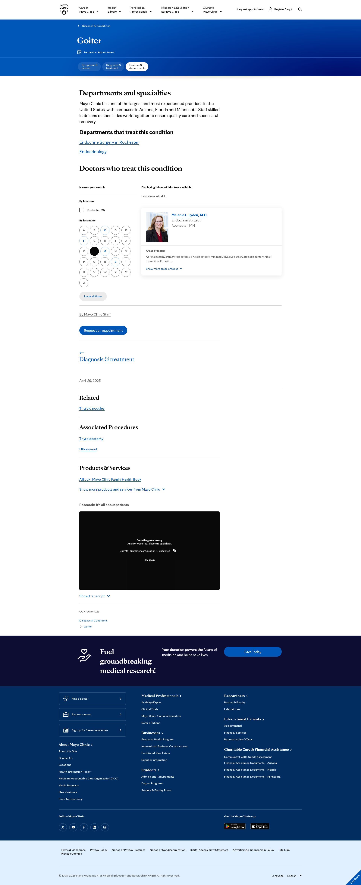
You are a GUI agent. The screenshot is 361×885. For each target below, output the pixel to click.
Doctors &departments (137, 66)
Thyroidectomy (91, 438)
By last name (87, 220)
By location (86, 201)
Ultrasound (88, 449)
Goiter (89, 40)
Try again (150, 559)
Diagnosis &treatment (113, 66)
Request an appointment (103, 330)
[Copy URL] (175, 551)
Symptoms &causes (90, 66)
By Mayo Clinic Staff (95, 314)
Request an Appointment (99, 52)
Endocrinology (93, 151)
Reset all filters (93, 296)
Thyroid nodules (92, 408)
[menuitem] (89, 67)
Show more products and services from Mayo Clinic (119, 489)
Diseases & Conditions (96, 26)
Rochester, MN (96, 210)
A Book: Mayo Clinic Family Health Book (110, 479)
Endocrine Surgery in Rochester (109, 142)
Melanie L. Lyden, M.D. (189, 215)
